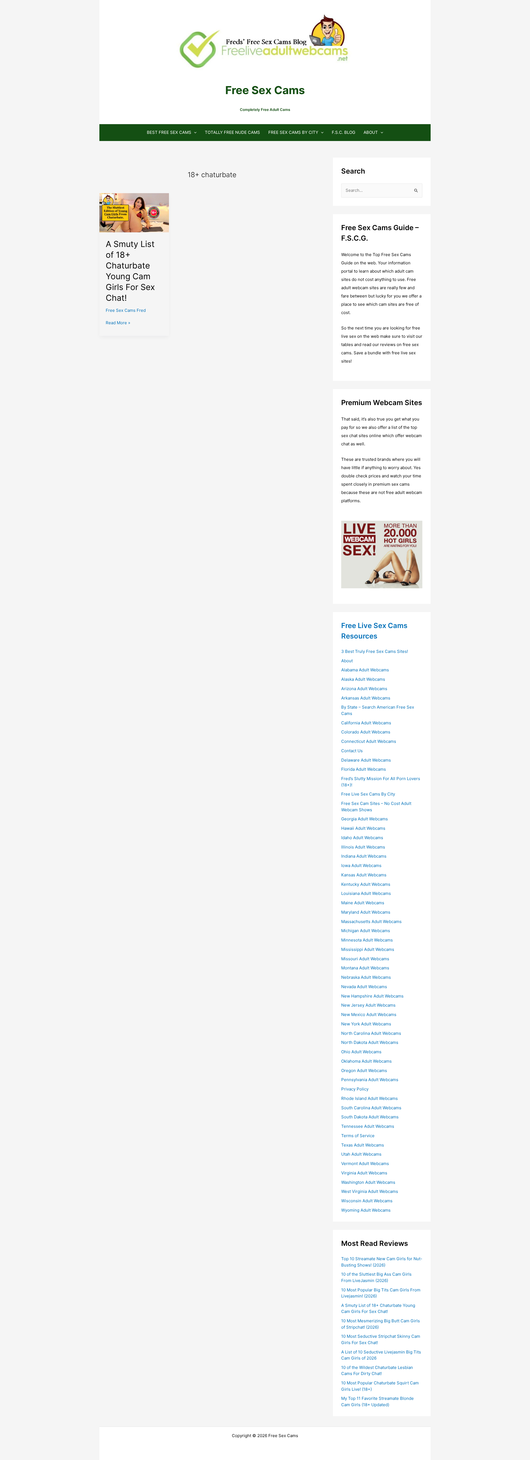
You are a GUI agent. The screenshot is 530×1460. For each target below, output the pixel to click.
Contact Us (352, 750)
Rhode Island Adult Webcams (369, 1098)
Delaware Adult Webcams (366, 760)
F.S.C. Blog (343, 132)
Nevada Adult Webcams (364, 986)
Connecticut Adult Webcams (368, 741)
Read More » (118, 323)
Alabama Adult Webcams (365, 669)
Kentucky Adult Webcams (365, 884)
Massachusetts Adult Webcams (371, 921)
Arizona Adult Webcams (364, 688)
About (371, 132)
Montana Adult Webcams (365, 967)
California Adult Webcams (366, 722)
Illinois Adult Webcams (363, 847)
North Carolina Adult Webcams (371, 1033)
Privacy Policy (355, 1089)
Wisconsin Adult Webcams (367, 1200)
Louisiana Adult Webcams (366, 893)
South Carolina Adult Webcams (371, 1107)
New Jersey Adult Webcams (368, 1005)
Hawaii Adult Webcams (363, 828)
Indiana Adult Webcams (363, 856)
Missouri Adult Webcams (365, 958)
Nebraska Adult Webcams (366, 977)
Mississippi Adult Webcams (367, 949)
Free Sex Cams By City (293, 132)
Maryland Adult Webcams (365, 912)
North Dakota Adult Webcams (369, 1042)
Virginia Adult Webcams (364, 1173)
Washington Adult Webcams (368, 1182)
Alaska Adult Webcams (363, 679)
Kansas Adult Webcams (363, 874)
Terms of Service (358, 1135)
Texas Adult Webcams (362, 1145)
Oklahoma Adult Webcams (366, 1061)
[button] (194, 132)
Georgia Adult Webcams (364, 818)
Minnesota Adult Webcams (367, 940)
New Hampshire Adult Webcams (372, 996)
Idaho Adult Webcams (362, 837)
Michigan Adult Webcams (365, 930)
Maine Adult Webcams (362, 902)
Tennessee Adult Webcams (367, 1126)
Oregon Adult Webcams (364, 1070)
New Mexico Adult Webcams (368, 1014)
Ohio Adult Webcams (361, 1051)
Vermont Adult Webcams (365, 1163)
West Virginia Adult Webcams (369, 1191)
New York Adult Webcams (366, 1023)
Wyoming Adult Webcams (366, 1210)
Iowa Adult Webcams (361, 865)
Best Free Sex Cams (169, 132)
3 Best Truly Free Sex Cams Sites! (374, 651)
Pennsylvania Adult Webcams (369, 1079)
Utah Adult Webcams (361, 1154)
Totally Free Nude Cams (232, 132)
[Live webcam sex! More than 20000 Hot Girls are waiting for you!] (381, 554)
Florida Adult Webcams (363, 769)
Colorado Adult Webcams (365, 732)
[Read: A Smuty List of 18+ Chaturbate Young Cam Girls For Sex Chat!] (134, 212)
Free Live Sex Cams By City (368, 794)
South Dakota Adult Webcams (370, 1116)
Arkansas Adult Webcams (365, 698)
